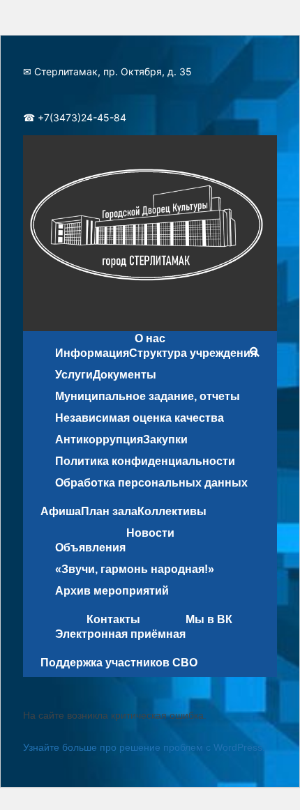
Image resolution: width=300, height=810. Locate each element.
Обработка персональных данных (151, 483)
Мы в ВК (209, 619)
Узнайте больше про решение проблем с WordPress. (144, 747)
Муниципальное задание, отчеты (147, 396)
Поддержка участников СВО (118, 662)
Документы (124, 375)
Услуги (74, 375)
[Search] (254, 352)
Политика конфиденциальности (145, 461)
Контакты (113, 619)
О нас (150, 338)
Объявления (90, 547)
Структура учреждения (193, 353)
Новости (150, 533)
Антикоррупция (99, 439)
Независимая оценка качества (139, 418)
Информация (92, 353)
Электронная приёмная (120, 634)
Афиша (60, 511)
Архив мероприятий (112, 591)
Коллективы (172, 511)
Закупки (165, 439)
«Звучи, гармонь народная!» (134, 569)
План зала (109, 511)
